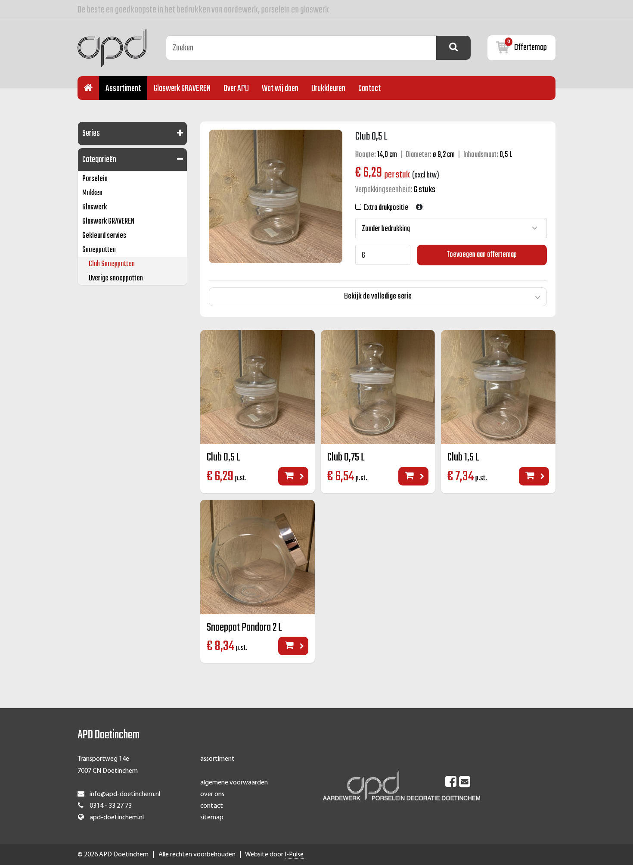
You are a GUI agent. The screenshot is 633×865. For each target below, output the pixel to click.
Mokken (92, 193)
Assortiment (123, 88)
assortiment (217, 759)
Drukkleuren (328, 88)
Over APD (236, 88)
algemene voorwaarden (234, 782)
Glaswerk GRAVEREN (182, 88)
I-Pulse (294, 854)
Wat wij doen (280, 88)
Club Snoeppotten (112, 264)
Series (91, 133)
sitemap (211, 817)
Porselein (95, 179)
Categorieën (99, 159)
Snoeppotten (99, 250)
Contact (369, 88)
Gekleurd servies (104, 236)
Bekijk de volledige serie (378, 296)
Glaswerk (94, 207)
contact (211, 806)
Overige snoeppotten (116, 278)
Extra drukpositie (384, 208)
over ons (212, 794)
